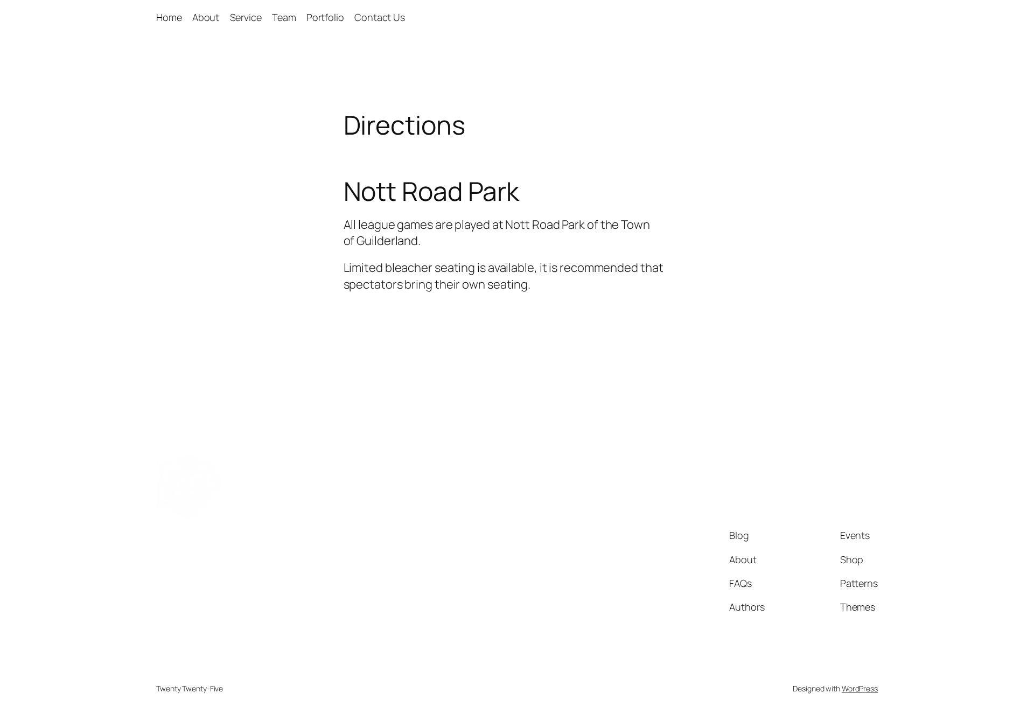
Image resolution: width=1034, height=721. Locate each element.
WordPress (860, 688)
